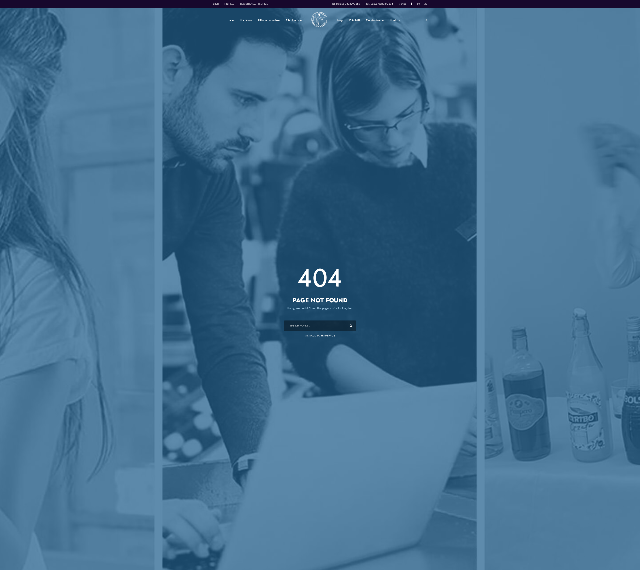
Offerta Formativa (269, 20)
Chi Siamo (246, 20)
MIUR (216, 4)
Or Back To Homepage (320, 335)
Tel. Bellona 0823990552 (346, 4)
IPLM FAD (229, 4)
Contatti (395, 20)
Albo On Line (294, 20)
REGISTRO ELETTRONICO (254, 4)
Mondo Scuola (375, 20)
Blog (340, 20)
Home (230, 20)
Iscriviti (402, 4)
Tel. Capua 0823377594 (379, 4)
